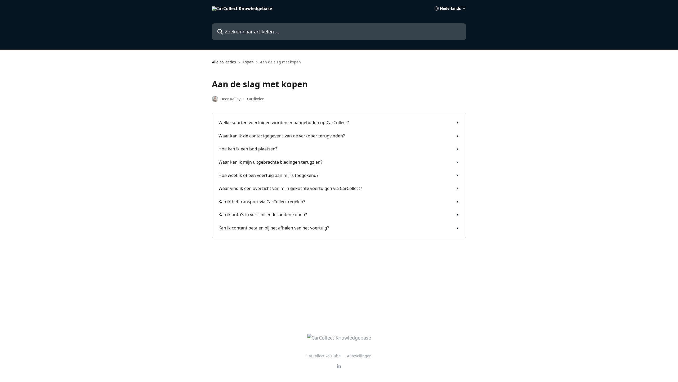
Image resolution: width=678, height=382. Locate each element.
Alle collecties (224, 61)
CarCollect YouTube (323, 355)
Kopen (248, 61)
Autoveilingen (359, 355)
